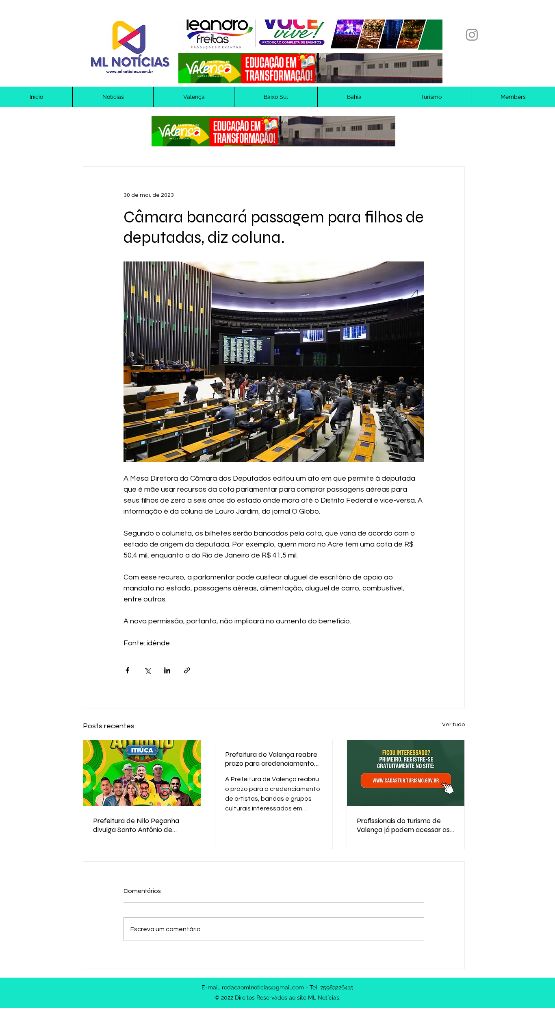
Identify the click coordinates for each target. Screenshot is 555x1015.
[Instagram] (472, 35)
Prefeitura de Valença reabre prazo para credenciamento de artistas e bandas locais (271, 759)
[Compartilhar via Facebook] (127, 670)
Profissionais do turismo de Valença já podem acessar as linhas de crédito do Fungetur (403, 825)
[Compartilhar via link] (187, 670)
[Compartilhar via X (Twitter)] (147, 670)
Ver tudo (453, 724)
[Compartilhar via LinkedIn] (167, 670)
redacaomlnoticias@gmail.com (263, 987)
